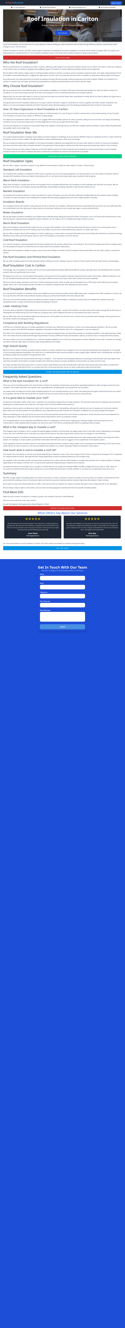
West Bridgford (37, 504)
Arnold (5, 504)
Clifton (46, 504)
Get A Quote (62, 33)
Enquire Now (62, 554)
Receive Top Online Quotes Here (62, 508)
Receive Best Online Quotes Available (62, 156)
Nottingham (13, 504)
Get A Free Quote (62, 548)
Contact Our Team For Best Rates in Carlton (62, 372)
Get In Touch (116, 3)
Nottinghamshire (25, 504)
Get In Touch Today (62, 58)
